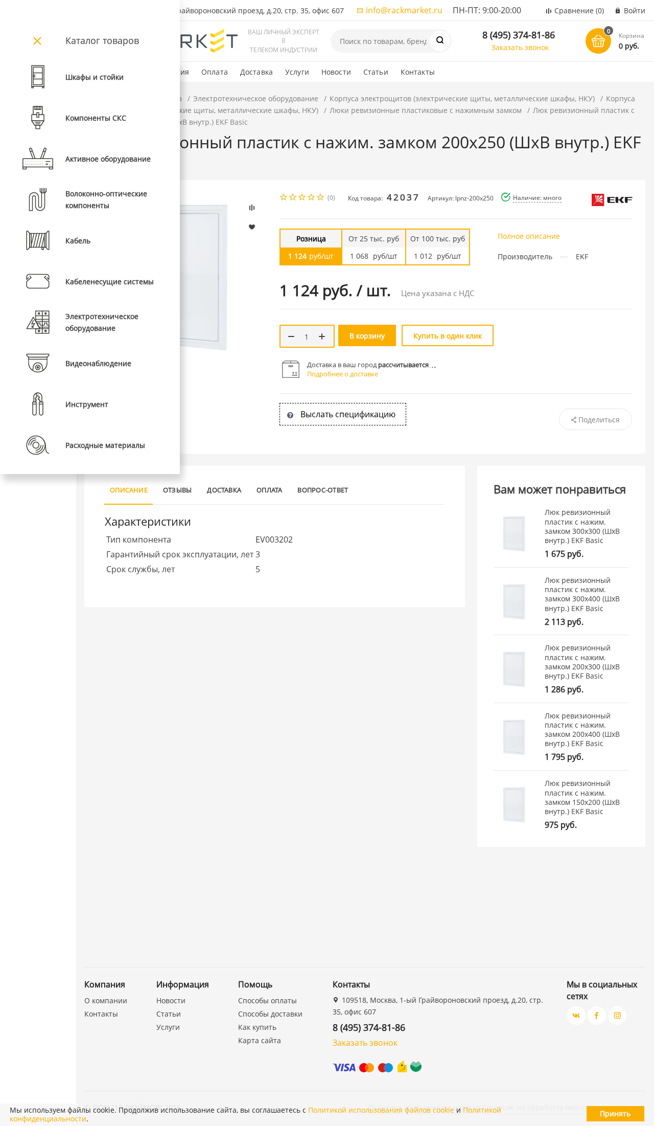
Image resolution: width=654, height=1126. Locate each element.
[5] (320, 198)
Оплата (214, 72)
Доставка (256, 72)
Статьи (375, 72)
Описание (129, 489)
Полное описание (529, 236)
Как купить (257, 1027)
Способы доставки (270, 1014)
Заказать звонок (520, 47)
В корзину (367, 336)
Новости (336, 72)
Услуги (297, 72)
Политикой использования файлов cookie (381, 1110)
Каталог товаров (102, 40)
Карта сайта (259, 1040)
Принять (615, 1113)
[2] (293, 198)
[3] (302, 198)
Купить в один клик (447, 336)
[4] (311, 198)
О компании (105, 1000)
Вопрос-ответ (322, 489)
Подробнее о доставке (342, 373)
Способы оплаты (267, 1000)
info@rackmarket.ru (404, 10)
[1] (284, 198)
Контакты (418, 72)
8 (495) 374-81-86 (518, 35)
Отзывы (177, 489)
